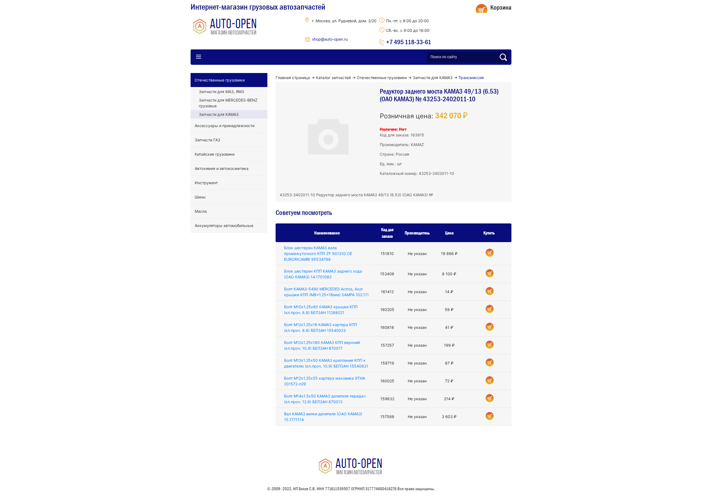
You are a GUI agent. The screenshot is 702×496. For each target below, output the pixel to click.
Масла (201, 211)
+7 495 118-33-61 (408, 42)
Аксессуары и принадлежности (224, 125)
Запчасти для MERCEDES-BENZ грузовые (228, 103)
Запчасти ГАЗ (207, 140)
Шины (200, 197)
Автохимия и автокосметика (221, 168)
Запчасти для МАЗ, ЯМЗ (221, 91)
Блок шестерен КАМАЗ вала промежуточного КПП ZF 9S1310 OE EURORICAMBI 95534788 (318, 253)
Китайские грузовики (214, 154)
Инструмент (206, 182)
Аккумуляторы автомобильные (224, 225)
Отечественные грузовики (220, 80)
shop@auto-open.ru (330, 39)
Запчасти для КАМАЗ (219, 114)
